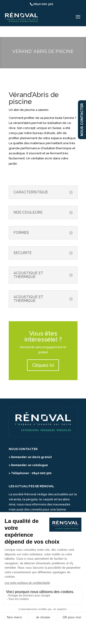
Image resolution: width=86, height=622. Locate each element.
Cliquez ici (43, 365)
